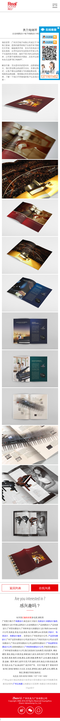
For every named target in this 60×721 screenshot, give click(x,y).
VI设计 (51, 632)
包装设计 (42, 621)
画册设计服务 (52, 621)
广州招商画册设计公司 (34, 646)
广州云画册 (18, 684)
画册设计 (19, 621)
